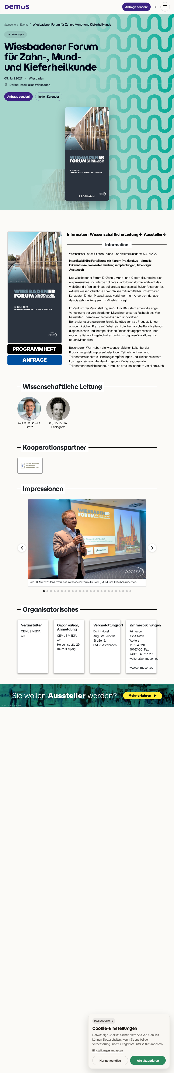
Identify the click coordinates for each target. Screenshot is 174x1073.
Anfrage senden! (136, 7)
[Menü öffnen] (165, 7)
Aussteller (153, 234)
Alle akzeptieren (148, 1060)
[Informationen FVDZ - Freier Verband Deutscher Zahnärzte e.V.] (30, 466)
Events (24, 24)
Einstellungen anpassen (107, 1050)
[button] (44, 591)
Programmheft (34, 349)
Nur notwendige (110, 1060)
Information (77, 234)
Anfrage (34, 360)
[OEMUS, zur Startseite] (17, 6)
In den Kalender (48, 96)
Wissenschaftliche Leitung (114, 234)
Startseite (10, 24)
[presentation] (22, 548)
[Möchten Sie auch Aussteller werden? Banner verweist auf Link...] (87, 695)
